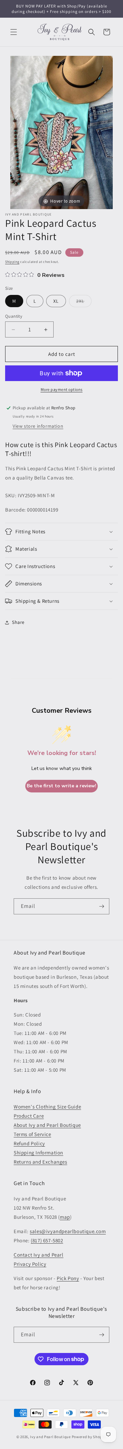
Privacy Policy (30, 1264)
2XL (84, 302)
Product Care (29, 1116)
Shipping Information (38, 1152)
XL (56, 301)
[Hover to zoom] (61, 132)
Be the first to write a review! (61, 786)
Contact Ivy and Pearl (39, 1254)
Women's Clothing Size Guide (47, 1106)
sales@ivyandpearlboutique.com (68, 1231)
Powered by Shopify (89, 1436)
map (65, 1217)
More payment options (62, 389)
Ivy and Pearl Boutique (50, 1436)
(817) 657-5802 (47, 1240)
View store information (38, 426)
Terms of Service (32, 1134)
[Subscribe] (101, 906)
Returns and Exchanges (40, 1162)
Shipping (12, 261)
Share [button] (18, 622)
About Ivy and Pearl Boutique (47, 1125)
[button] (13, 32)
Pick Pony (68, 1278)
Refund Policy (29, 1143)
